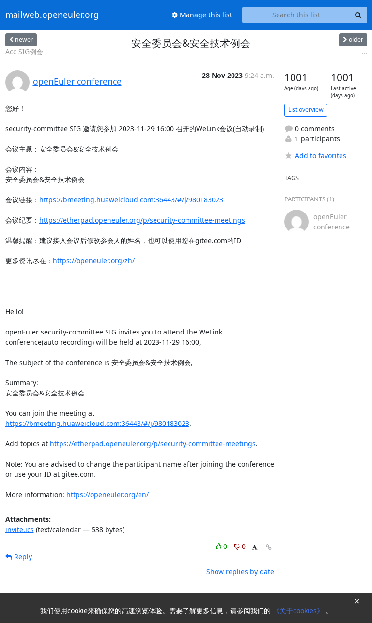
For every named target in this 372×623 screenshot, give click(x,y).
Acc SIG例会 (24, 51)
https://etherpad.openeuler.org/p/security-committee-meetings (142, 220)
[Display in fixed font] (254, 547)
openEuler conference (77, 81)
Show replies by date (240, 571)
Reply (22, 556)
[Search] (358, 15)
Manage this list (205, 14)
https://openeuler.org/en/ (107, 494)
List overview (306, 110)
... (364, 51)
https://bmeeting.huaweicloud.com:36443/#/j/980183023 (131, 199)
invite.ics (19, 529)
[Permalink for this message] (269, 547)
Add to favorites (320, 155)
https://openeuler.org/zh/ (94, 260)
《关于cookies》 (299, 610)
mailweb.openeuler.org (52, 15)
